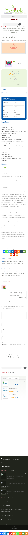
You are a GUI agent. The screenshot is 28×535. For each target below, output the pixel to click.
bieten (10, 261)
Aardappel (9, 268)
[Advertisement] (12, 412)
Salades (23, 30)
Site (2, 336)
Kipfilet (3, 263)
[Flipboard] (14, 254)
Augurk (14, 268)
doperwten (22, 268)
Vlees (8, 275)
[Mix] (18, 251)
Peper (2, 275)
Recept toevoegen (12, 19)
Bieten (18, 268)
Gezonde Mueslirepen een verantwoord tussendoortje (16, 473)
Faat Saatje (4, 520)
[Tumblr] (21, 251)
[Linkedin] (12, 251)
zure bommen (9, 265)
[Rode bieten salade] (13, 48)
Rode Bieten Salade (18, 263)
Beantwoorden (22, 297)
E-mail (3, 329)
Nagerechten (11, 30)
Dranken (9, 28)
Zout (12, 275)
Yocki (14, 61)
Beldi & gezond (12, 26)
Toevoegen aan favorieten (20, 40)
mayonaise (11, 273)
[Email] (24, 251)
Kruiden (3, 273)
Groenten (10, 271)
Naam (3, 322)
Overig (16, 273)
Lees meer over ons (6, 466)
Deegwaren (20, 26)
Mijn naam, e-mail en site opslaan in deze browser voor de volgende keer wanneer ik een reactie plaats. (14, 345)
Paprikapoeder (21, 273)
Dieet (24, 26)
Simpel (8, 40)
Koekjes (5, 30)
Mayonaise (10, 263)
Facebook (14, 19)
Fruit (6, 271)
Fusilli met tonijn (12, 394)
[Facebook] (4, 251)
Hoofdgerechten (16, 28)
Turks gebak (7, 505)
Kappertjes (15, 271)
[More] (17, 254)
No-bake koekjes (11, 524)
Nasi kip (10, 520)
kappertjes (21, 261)
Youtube (16, 19)
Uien (6, 275)
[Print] (11, 254)
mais (7, 263)
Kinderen (23, 28)
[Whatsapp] (6, 251)
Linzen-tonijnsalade (13, 388)
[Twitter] (9, 251)
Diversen (4, 28)
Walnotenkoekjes (9, 515)
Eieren (2, 271)
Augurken (6, 261)
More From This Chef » (17, 63)
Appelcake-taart (12, 501)
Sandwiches (14, 32)
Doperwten (15, 261)
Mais (7, 273)
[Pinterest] (15, 251)
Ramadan (17, 30)
